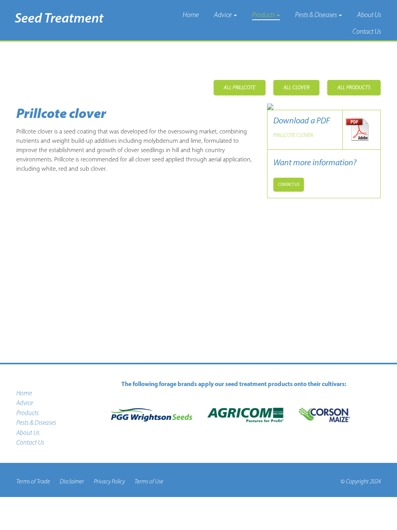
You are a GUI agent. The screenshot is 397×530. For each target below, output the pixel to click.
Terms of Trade (33, 481)
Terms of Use (149, 481)
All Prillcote (239, 87)
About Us (369, 14)
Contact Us (366, 31)
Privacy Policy (109, 481)
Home (191, 14)
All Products (354, 87)
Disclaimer (72, 481)
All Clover (296, 87)
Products (264, 14)
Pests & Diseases (316, 14)
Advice (223, 14)
